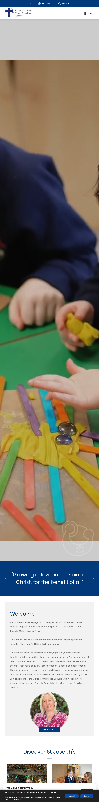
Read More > (50, 729)
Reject (86, 796)
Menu (91, 13)
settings (17, 799)
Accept (71, 796)
